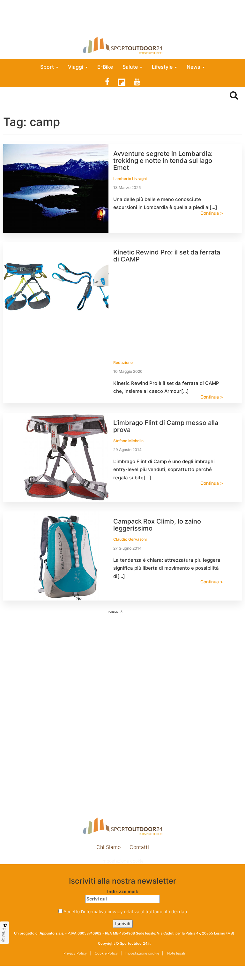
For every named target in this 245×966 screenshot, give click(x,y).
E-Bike (105, 67)
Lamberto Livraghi (130, 178)
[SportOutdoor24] (122, 45)
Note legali (175, 953)
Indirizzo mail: (122, 891)
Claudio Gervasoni (130, 539)
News (194, 67)
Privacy (4, 935)
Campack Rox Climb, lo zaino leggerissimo (157, 525)
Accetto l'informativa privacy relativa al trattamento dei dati (125, 911)
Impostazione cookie (122, 861)
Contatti (139, 847)
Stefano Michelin (128, 440)
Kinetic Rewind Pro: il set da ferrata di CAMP (166, 255)
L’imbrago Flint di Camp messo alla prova (165, 426)
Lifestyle (163, 67)
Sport (47, 67)
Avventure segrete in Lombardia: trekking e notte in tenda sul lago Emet (163, 160)
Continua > (211, 213)
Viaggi (76, 67)
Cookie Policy (106, 953)
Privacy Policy (75, 953)
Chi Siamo (108, 847)
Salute (130, 67)
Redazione (123, 362)
